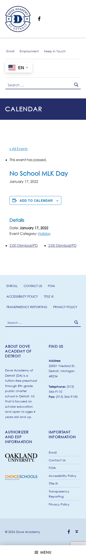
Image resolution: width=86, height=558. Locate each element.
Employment (29, 51)
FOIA (51, 286)
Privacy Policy (65, 307)
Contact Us (33, 286)
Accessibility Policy (22, 296)
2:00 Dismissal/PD (23, 245)
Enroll (10, 51)
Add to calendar (36, 200)
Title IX (49, 296)
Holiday (44, 233)
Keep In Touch (55, 51)
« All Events (18, 149)
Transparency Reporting (26, 307)
